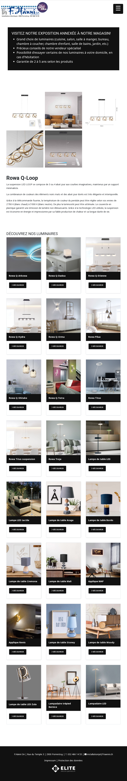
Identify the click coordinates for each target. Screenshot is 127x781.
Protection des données (70, 760)
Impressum (50, 760)
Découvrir (18, 285)
